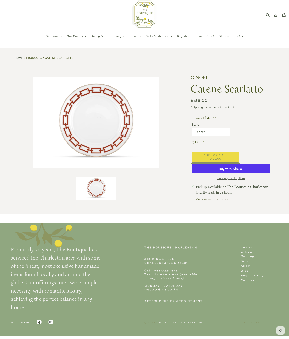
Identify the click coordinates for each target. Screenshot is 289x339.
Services (248, 261)
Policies (248, 280)
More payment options (231, 178)
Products (34, 58)
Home (19, 58)
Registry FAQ (252, 275)
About (246, 266)
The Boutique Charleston (179, 323)
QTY (195, 142)
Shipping (197, 107)
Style (195, 124)
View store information (212, 199)
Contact (247, 247)
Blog (245, 271)
